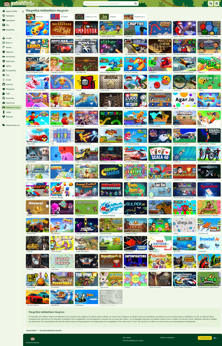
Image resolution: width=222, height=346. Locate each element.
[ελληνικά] (216, 338)
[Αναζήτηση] (136, 3)
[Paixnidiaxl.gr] (19, 3)
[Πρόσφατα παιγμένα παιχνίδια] (210, 3)
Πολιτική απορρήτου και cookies (133, 340)
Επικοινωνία (206, 338)
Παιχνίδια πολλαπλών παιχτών (51, 330)
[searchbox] (111, 3)
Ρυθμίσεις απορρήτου (167, 337)
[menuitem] (11, 11)
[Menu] (216, 3)
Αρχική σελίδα (31, 330)
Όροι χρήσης (127, 337)
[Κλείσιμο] (23, 11)
